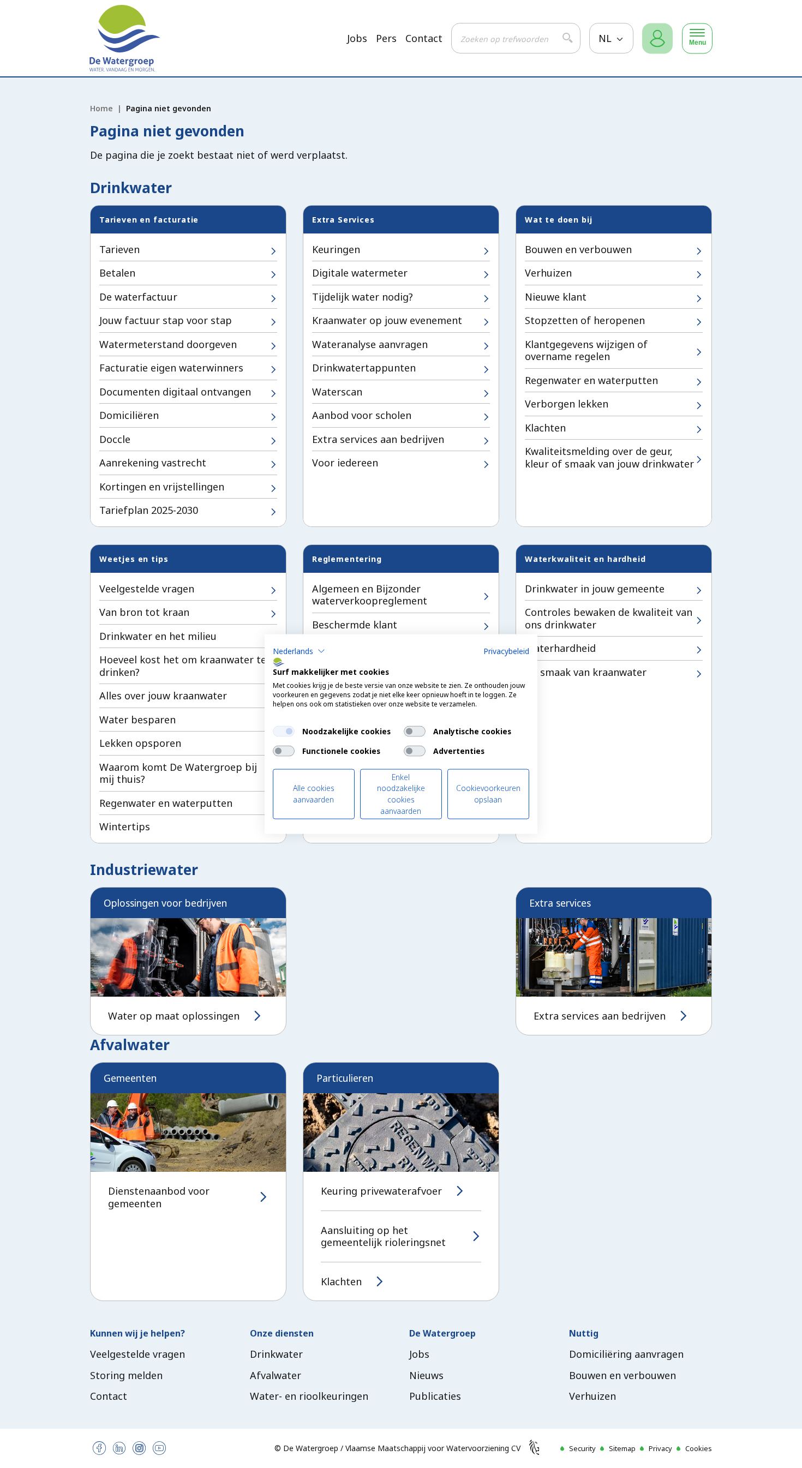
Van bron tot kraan (144, 612)
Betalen (117, 272)
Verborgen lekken (566, 403)
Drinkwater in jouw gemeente (595, 588)
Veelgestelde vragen (146, 588)
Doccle (114, 439)
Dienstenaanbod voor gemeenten (159, 1197)
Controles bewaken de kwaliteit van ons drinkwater (608, 618)
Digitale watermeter (360, 272)
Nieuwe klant (555, 296)
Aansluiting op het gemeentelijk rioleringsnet (383, 1236)
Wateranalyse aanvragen (370, 344)
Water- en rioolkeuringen (309, 1396)
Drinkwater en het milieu (158, 636)
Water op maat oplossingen (174, 1016)
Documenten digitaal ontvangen (175, 391)
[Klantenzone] (657, 38)
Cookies (698, 1448)
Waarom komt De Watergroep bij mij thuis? (178, 773)
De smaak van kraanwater (586, 672)
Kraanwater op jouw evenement (387, 320)
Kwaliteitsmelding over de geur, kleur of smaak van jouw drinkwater (609, 457)
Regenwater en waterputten (591, 380)
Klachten (545, 427)
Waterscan (337, 391)
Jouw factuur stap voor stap (165, 320)
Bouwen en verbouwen (578, 249)
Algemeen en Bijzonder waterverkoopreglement (369, 595)
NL (606, 38)
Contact (423, 38)
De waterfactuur (138, 296)
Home (101, 108)
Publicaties (435, 1396)
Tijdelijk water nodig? (362, 296)
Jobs (357, 38)
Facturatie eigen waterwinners (171, 367)
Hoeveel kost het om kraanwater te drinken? (182, 666)
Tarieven (119, 249)
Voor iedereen (345, 462)
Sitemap (622, 1448)
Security (582, 1448)
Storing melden (126, 1375)
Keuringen (336, 249)
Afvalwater (275, 1375)
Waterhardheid (560, 648)
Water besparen (137, 719)
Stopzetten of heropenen (585, 320)
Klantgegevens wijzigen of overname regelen (586, 350)
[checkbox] (284, 731)
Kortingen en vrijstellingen (161, 486)
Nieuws (426, 1375)
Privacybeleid (506, 650)
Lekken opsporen (140, 743)
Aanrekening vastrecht (152, 462)
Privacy (660, 1448)
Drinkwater (276, 1354)
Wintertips (124, 826)
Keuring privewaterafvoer (381, 1191)
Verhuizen (548, 272)
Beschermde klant (354, 624)
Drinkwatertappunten (364, 367)
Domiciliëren (129, 415)
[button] (299, 650)
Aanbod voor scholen (361, 415)
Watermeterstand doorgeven (168, 344)
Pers (386, 38)
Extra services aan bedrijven (378, 439)
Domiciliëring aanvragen (626, 1354)
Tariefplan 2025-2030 (148, 510)
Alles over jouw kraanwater (163, 695)
